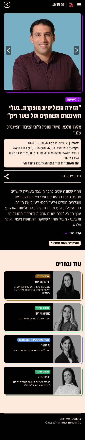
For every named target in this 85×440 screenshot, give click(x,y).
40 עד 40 (58, 5)
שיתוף (7, 5)
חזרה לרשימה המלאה (65, 243)
